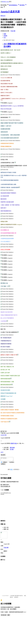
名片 (5, 37)
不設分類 (12, 31)
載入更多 (3, 454)
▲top (2, 452)
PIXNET (7, 595)
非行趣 (11, 449)
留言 (15, 443)
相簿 (5, 34)
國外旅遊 (12, 447)
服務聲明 (16, 597)
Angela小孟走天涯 (10, 11)
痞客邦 (12, 443)
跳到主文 (3, 15)
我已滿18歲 (3, 615)
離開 (9, 615)
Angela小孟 (3, 435)
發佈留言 (3, 464)
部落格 (5, 35)
